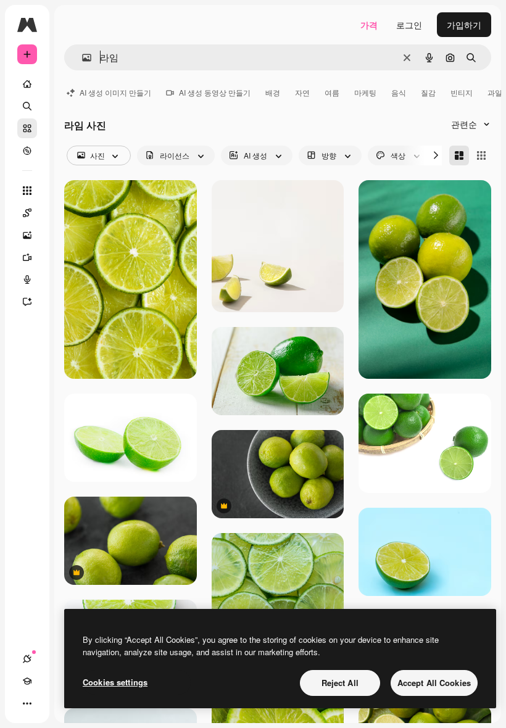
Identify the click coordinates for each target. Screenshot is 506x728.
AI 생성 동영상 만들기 (215, 92)
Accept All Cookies (434, 683)
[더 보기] (27, 703)
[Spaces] (27, 213)
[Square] (481, 155)
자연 (302, 92)
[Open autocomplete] (82, 57)
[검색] (27, 106)
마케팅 (365, 92)
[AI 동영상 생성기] (27, 257)
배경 (272, 92)
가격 (369, 25)
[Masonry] (459, 155)
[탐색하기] (27, 150)
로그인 (409, 25)
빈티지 (461, 92)
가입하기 (464, 25)
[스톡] (27, 128)
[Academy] (27, 681)
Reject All (340, 683)
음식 (398, 92)
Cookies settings (115, 682)
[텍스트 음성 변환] (27, 279)
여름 (332, 92)
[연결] (27, 659)
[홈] (27, 84)
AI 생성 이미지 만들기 (115, 92)
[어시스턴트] (27, 302)
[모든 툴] (27, 191)
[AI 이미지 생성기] (27, 235)
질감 (428, 92)
